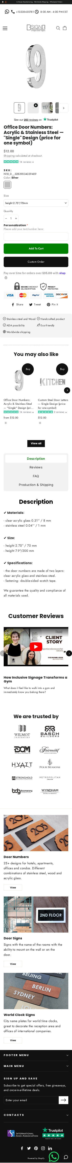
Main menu (14, 1066)
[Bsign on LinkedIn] (50, 1148)
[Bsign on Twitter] (29, 1148)
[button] (18, 162)
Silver (7, 184)
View (13, 887)
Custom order (36, 262)
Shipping (9, 156)
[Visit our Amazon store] (3, 2)
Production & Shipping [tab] (36, 485)
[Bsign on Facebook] (22, 1148)
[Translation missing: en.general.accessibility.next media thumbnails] (63, 108)
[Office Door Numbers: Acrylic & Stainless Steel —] (5, 423)
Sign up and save (21, 1078)
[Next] (67, 390)
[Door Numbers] (36, 833)
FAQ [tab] (36, 476)
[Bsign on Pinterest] (36, 1148)
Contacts (14, 1115)
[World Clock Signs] (36, 991)
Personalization (15, 225)
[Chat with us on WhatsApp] (7, 11)
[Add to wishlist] (5, 428)
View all (36, 443)
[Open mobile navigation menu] (5, 28)
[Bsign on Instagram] (43, 1148)
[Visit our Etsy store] (6, 2)
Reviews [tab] (36, 467)
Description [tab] (36, 458)
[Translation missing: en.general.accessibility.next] (69, 653)
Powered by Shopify (36, 1158)
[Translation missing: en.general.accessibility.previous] (3, 653)
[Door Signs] (36, 914)
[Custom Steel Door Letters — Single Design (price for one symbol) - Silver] (40, 423)
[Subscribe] (63, 1100)
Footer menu (16, 1055)
